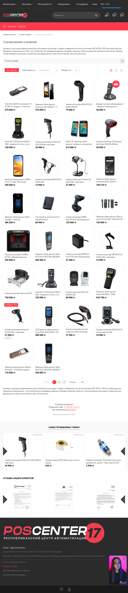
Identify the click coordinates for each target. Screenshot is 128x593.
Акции (94, 4)
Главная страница (9, 35)
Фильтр (13, 70)
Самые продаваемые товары (64, 427)
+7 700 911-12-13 (71, 407)
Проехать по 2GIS (10, 566)
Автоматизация (10, 4)
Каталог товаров (16, 26)
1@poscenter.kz (17, 547)
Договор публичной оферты (14, 575)
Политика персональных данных (16, 571)
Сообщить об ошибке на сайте (64, 414)
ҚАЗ (107, 4)
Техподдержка (82, 4)
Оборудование (65, 4)
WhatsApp (71, 410)
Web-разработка (45, 4)
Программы (28, 4)
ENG (102, 4)
